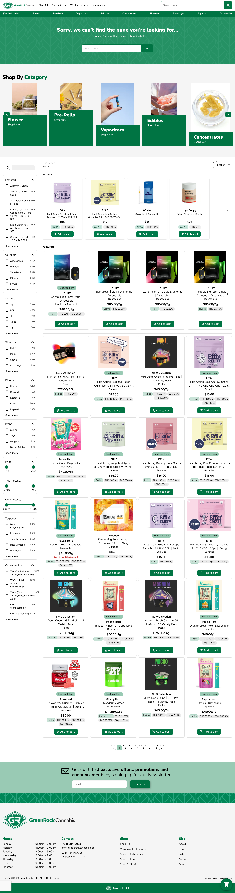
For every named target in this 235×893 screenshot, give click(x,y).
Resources (97, 5)
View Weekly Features (133, 849)
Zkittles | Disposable (209, 703)
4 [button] (137, 747)
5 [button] (143, 747)
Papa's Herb (66, 459)
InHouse (114, 535)
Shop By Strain (128, 864)
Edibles (155, 121)
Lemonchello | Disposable (65, 544)
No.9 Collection (65, 372)
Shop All (43, 5)
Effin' (113, 378)
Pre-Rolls (64, 115)
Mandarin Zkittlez (113, 703)
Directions (185, 864)
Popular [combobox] (220, 164)
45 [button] (155, 747)
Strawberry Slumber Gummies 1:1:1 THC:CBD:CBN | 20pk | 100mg (66, 706)
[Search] (228, 5)
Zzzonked (66, 699)
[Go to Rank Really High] (117, 888)
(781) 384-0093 (71, 844)
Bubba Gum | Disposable (66, 463)
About (182, 844)
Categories (57, 5)
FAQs (182, 854)
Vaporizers (112, 130)
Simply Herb (113, 699)
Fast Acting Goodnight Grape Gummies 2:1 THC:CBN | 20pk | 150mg (161, 548)
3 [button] (131, 747)
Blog (181, 849)
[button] (8, 167)
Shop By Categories (131, 854)
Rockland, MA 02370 (73, 856)
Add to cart (68, 323)
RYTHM (66, 292)
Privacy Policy (210, 878)
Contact (183, 859)
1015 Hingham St (71, 853)
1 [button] (119, 747)
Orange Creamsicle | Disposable (209, 625)
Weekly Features (79, 5)
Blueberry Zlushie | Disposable (113, 625)
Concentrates (208, 137)
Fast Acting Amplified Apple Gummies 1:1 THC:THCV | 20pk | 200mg (113, 466)
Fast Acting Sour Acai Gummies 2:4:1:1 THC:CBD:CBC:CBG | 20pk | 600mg (209, 385)
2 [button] (125, 747)
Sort (217, 161)
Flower (15, 120)
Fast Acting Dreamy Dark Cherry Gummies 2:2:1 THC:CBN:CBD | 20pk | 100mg (161, 466)
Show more (11, 246)
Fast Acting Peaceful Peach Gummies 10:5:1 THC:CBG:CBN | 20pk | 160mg (113, 385)
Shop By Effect (128, 859)
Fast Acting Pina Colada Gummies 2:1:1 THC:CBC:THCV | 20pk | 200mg (209, 466)
